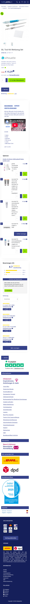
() (5, 309)
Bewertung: (4, 93)
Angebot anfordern (8, 402)
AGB (4, 432)
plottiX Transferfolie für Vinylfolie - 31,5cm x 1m (15, 167)
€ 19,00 (24, 179)
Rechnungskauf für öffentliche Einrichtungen (15, 399)
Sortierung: (5, 295)
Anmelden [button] (9, 290)
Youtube (6, 594)
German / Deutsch (7, 511)
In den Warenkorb (17, 80)
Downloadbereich (7, 391)
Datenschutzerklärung (8, 574)
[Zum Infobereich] (11, 380)
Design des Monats (8, 389)
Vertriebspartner (7, 407)
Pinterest (6, 592)
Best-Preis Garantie (8, 415)
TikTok (5, 596)
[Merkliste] (22, 2)
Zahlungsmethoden (8, 397)
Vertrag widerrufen (10, 538)
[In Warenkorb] (25, 174)
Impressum (5, 578)
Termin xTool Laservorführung (11, 417)
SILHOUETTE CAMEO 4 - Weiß (15, 225)
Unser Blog (6, 386)
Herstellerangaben (10, 108)
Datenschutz (6, 430)
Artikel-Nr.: (4, 52)
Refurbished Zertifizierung (10, 420)
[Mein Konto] (19, 2)
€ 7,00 (24, 239)
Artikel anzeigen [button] (21, 234)
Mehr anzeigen (15, 348)
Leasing (5, 412)
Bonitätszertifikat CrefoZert (10, 435)
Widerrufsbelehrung (8, 404)
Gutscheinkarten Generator (10, 422)
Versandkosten (14, 75)
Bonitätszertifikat (7, 576)
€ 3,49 (24, 163)
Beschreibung (8, 105)
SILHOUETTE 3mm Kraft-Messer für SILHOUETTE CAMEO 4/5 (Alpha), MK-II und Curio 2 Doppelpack (15, 186)
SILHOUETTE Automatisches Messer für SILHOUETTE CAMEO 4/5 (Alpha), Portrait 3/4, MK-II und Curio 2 (15, 208)
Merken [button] (5, 89)
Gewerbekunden (7, 409)
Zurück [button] (5, 357)
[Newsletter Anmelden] (15, 446)
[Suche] (17, 2)
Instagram (6, 589)
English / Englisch (7, 512)
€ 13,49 (24, 201)
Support (16, 105)
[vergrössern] (15, 27)
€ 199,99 (24, 223)
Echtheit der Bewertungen (15, 279)
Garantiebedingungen (8, 425)
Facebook (6, 591)
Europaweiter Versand (9, 394)
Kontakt (5, 569)
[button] (1, 164)
